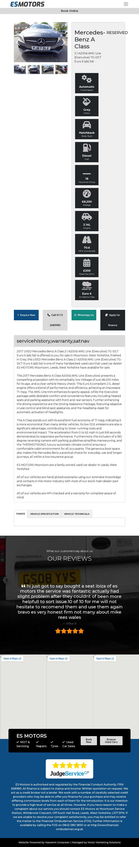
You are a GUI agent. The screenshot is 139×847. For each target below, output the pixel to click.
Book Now (89, 741)
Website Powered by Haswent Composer (44, 842)
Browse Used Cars (111, 741)
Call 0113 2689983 (56, 320)
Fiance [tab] (20, 513)
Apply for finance (114, 320)
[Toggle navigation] (125, 4)
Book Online (69, 11)
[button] (63, 42)
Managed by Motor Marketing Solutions (96, 842)
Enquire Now (27, 315)
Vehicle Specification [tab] (44, 513)
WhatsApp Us (85, 315)
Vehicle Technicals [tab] (77, 513)
